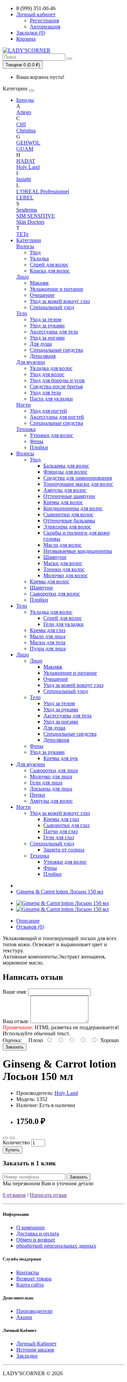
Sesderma (26, 210)
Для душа (41, 344)
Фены (36, 441)
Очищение (42, 295)
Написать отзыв (48, 1195)
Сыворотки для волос (68, 514)
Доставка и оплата (37, 1233)
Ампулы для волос (64, 490)
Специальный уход (52, 307)
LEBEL (25, 197)
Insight (23, 179)
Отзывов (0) (30, 927)
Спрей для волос (49, 264)
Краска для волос (50, 271)
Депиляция (43, 356)
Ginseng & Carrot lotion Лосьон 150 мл (59, 891)
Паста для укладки (51, 399)
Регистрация (44, 20)
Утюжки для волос (51, 435)
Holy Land (28, 167)
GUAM (24, 149)
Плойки (39, 447)
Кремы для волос (63, 502)
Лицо (22, 277)
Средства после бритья (56, 386)
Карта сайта (30, 1285)
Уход (35, 252)
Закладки (27, 1356)
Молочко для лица (51, 776)
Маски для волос (62, 563)
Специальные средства (56, 350)
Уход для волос (47, 374)
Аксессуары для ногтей (57, 417)
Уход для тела (45, 392)
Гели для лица (46, 782)
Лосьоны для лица (51, 789)
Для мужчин (30, 362)
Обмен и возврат (35, 1240)
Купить (12, 1149)
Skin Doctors (30, 222)
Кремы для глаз (47, 630)
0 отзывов (14, 1195)
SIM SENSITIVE (35, 216)
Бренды (25, 100)
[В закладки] (5, 1138)
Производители (34, 1311)
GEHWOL (28, 143)
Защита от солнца (63, 849)
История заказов (35, 1350)
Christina (26, 130)
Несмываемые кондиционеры (77, 551)
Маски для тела (47, 642)
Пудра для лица (48, 648)
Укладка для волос (51, 368)
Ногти (23, 405)
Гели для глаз (58, 837)
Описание (28, 921)
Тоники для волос (64, 569)
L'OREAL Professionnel (42, 191)
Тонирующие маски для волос (78, 484)
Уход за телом (45, 319)
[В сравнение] (12, 1138)
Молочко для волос (65, 575)
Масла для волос (62, 545)
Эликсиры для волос (67, 527)
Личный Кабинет (36, 1343)
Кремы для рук (60, 758)
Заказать (14, 1047)
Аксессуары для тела (54, 331)
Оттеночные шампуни (69, 496)
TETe (22, 234)
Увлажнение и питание (56, 289)
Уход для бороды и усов (57, 380)
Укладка (39, 258)
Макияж (39, 283)
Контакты (27, 1272)
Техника (26, 429)
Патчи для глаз (60, 831)
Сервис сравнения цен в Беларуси (42, 8)
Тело (21, 313)
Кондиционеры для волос (73, 508)
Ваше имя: (15, 992)
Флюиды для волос (65, 472)
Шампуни (54, 557)
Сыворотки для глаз (66, 825)
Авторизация (45, 26)
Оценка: (12, 1040)
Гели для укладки (63, 624)
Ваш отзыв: (16, 1021)
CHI (21, 124)
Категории (28, 240)
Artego (23, 112)
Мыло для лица (47, 636)
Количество (16, 1142)
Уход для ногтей (48, 411)
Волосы (25, 246)
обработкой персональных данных (56, 1246)
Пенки (37, 795)
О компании (30, 1227)
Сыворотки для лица (54, 770)
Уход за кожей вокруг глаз (60, 301)
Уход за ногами (47, 338)
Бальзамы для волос (66, 466)
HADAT (25, 161)
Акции (24, 1317)
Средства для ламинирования (77, 478)
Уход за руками (47, 325)
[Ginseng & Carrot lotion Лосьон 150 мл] (62, 903)
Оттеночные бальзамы (69, 520)
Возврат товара (33, 1278)
